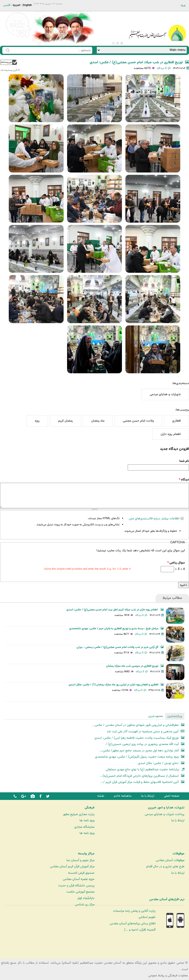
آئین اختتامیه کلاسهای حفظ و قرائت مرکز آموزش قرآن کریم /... (139, 782)
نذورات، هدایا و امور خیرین (166, 807)
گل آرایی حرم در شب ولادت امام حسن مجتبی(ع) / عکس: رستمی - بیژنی (117, 647)
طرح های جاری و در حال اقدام (165, 866)
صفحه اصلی (171, 795)
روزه (37, 420)
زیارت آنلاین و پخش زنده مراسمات (134, 910)
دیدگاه (184, 479)
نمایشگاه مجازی (84, 827)
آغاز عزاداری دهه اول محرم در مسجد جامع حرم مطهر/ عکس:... (139, 750)
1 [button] (121, 43)
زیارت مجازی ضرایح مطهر (78, 814)
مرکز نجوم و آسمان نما (80, 860)
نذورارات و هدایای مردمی (165, 394)
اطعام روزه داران (171, 434)
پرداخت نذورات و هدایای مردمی (164, 814)
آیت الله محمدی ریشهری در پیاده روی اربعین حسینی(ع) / (142, 744)
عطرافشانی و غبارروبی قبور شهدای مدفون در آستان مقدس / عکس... (135, 725)
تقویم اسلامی (147, 917)
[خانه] (157, 26)
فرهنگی (89, 807)
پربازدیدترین (174, 716)
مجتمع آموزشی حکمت (80, 891)
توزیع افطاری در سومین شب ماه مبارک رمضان (132, 666)
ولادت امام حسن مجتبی (138, 420)
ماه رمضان (97, 420)
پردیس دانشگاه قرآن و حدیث (76, 885)
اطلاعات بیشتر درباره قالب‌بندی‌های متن (154, 518)
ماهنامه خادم (122, 795)
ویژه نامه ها (87, 820)
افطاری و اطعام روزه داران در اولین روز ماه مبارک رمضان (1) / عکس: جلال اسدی (113, 684)
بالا (8, 62)
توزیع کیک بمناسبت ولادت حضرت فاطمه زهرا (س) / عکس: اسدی (136, 738)
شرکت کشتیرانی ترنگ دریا (16, 954)
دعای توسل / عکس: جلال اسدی (158, 763)
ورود (183, 5)
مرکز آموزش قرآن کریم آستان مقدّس (72, 866)
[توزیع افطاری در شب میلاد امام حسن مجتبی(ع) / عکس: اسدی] (152, 98)
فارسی (6, 5)
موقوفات (178, 853)
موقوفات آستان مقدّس (170, 860)
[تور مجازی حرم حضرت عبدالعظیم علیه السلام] (18, 37)
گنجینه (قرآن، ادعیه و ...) (140, 929)
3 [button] (113, 43)
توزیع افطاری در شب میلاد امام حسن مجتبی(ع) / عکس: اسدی (136, 62)
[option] (63, 28)
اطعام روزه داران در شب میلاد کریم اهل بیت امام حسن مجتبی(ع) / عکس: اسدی (112, 609)
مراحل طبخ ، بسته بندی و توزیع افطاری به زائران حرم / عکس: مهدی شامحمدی (113, 628)
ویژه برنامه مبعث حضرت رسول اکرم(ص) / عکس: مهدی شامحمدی (137, 756)
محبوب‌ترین (155, 716)
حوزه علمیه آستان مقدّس (78, 879)
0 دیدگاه (162, 68)
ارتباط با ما (147, 795)
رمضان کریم (65, 420)
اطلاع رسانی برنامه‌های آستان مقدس (133, 923)
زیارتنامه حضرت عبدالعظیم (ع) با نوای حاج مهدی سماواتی (142, 769)
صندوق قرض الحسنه (81, 873)
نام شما (184, 461)
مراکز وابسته (86, 853)
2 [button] (117, 43)
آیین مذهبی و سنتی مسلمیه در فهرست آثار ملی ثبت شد (142, 731)
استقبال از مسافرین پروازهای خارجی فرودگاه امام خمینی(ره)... (139, 775)
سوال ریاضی (176, 562)
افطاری (176, 420)
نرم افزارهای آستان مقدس (166, 899)
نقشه (100, 795)
